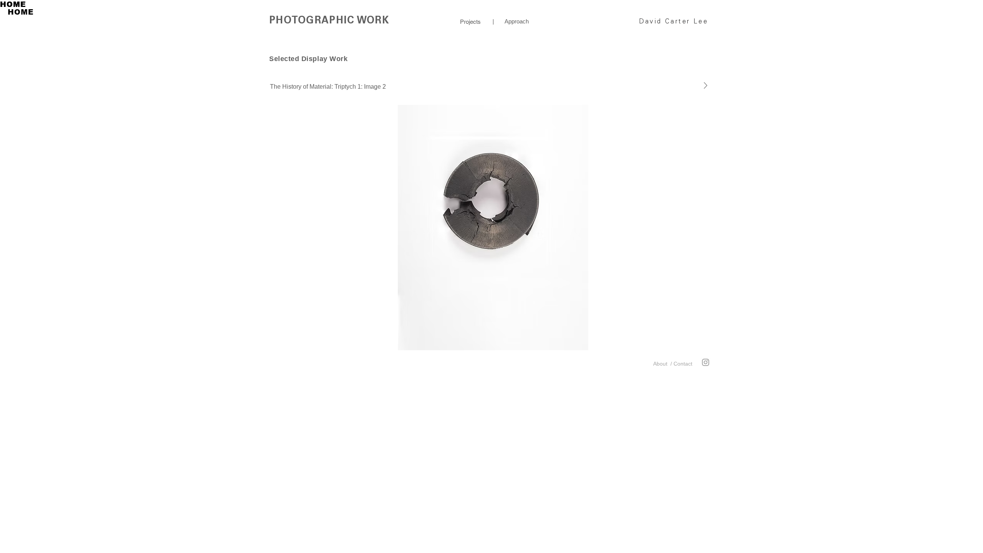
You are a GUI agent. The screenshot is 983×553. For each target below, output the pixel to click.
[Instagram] (705, 362)
